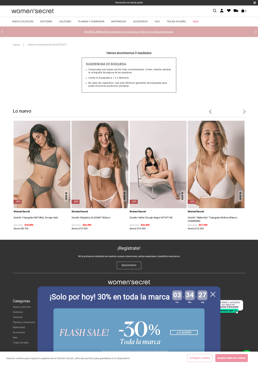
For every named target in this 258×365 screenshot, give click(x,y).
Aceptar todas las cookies (231, 357)
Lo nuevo (22, 111)
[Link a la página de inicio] (17, 45)
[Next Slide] (255, 31)
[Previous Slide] (2, 31)
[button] (48, 173)
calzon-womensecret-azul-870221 (47, 44)
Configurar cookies (199, 357)
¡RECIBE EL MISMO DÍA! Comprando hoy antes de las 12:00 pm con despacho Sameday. (129, 32)
